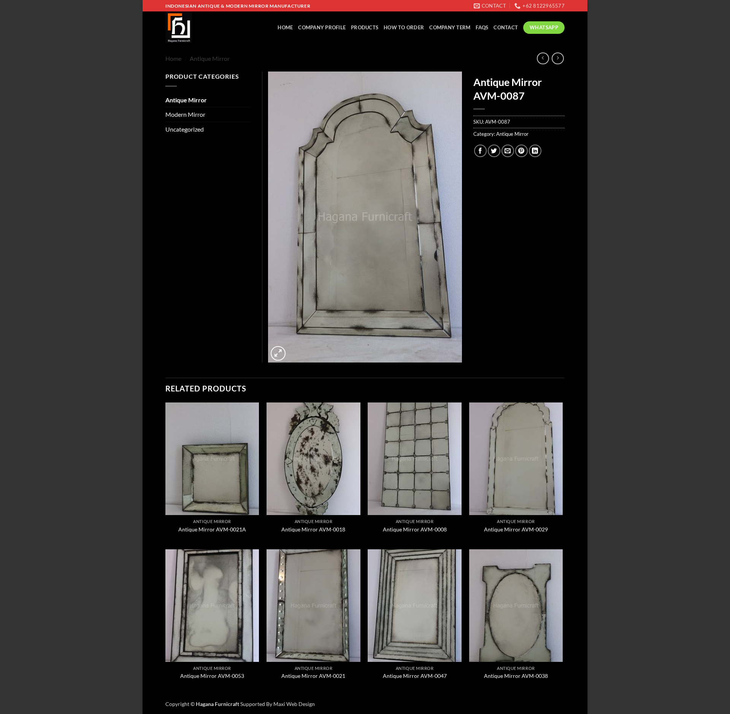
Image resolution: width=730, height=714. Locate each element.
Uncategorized (184, 129)
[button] (278, 353)
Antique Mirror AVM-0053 (212, 676)
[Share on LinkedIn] (535, 151)
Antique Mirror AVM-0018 (313, 529)
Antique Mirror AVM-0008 (415, 529)
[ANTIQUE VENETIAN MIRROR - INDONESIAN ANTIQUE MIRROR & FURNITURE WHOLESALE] (197, 27)
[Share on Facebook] (480, 151)
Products (364, 27)
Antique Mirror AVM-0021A (212, 529)
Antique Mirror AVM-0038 (516, 676)
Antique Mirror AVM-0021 (313, 676)
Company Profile (322, 27)
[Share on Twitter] (494, 151)
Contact (506, 27)
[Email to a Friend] (507, 151)
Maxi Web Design (294, 704)
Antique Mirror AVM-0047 (415, 676)
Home (285, 27)
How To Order (404, 27)
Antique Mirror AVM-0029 (516, 529)
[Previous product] (557, 58)
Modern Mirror (185, 114)
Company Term (449, 27)
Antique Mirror (210, 58)
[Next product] (543, 58)
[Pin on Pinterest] (521, 151)
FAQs (482, 27)
